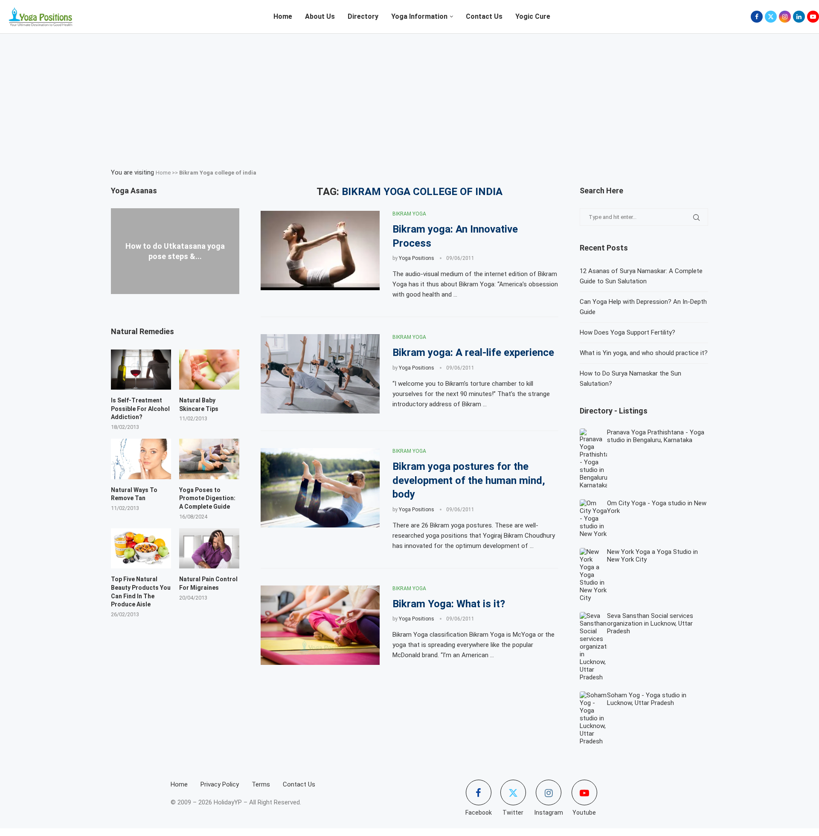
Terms (261, 784)
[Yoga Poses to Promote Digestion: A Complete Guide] (209, 459)
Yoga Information (419, 16)
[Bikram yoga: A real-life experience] (320, 374)
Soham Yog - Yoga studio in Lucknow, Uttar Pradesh (646, 699)
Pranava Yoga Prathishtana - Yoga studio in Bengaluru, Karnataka (655, 436)
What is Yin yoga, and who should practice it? (644, 353)
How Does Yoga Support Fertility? (627, 332)
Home (282, 16)
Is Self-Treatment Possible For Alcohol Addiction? (140, 408)
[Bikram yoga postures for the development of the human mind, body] (320, 487)
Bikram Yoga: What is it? (448, 604)
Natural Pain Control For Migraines (208, 583)
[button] (175, 298)
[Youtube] (813, 17)
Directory (363, 16)
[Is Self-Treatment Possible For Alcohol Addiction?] (141, 370)
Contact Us (484, 16)
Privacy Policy (219, 784)
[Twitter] (771, 17)
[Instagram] (785, 17)
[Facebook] (757, 17)
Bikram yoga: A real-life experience (473, 352)
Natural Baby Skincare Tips (198, 404)
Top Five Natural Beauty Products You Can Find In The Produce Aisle (141, 592)
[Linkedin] (799, 17)
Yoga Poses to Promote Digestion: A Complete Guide (207, 498)
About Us (320, 16)
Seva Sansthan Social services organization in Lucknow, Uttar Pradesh (650, 623)
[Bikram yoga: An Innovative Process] (320, 250)
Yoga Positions (416, 258)
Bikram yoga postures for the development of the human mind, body (468, 480)
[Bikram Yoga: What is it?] (320, 625)
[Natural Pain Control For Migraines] (209, 548)
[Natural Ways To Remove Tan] (141, 459)
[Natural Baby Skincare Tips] (209, 370)
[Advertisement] (409, 97)
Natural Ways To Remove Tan (134, 494)
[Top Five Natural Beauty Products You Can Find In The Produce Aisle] (141, 548)
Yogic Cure (532, 16)
